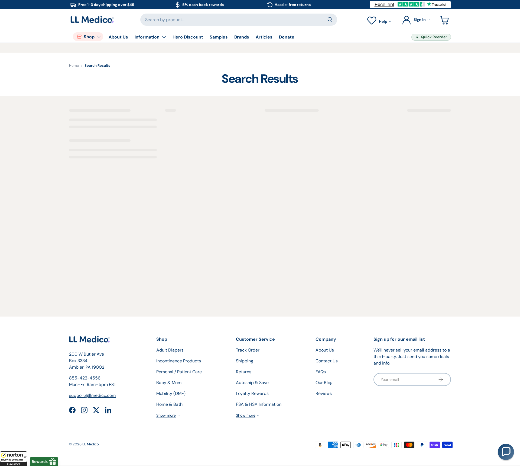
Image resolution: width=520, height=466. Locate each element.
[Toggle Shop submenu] (99, 36)
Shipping (244, 361)
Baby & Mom (168, 382)
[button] (13, 458)
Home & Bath (169, 404)
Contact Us (327, 361)
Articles (264, 37)
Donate (286, 37)
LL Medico (90, 444)
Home (74, 65)
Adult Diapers (170, 350)
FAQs (321, 372)
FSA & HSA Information (258, 404)
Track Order (247, 350)
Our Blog (324, 382)
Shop (89, 37)
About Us (118, 37)
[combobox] (238, 20)
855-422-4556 (84, 378)
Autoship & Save (252, 382)
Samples (219, 37)
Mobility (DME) (171, 393)
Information (147, 37)
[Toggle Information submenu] (164, 37)
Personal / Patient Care (179, 372)
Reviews (324, 393)
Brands (241, 37)
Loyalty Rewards (252, 393)
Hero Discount (188, 37)
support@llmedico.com (92, 395)
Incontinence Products (178, 361)
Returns (243, 372)
